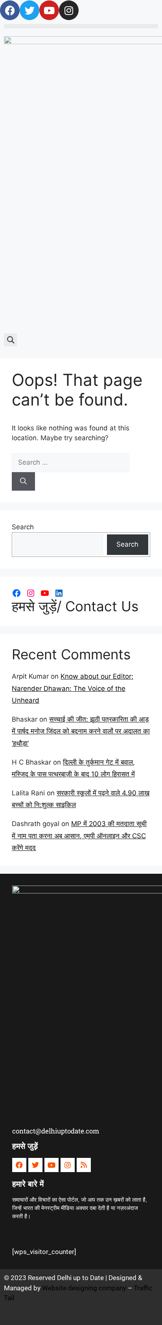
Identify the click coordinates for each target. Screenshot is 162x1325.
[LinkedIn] (59, 593)
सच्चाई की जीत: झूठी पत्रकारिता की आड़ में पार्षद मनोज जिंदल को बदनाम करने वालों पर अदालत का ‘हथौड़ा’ (81, 731)
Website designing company (84, 1288)
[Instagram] (30, 593)
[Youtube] (49, 10)
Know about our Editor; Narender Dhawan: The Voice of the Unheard (72, 688)
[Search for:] (70, 462)
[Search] (23, 481)
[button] (81, 26)
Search (23, 527)
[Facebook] (10, 10)
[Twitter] (29, 10)
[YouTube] (45, 593)
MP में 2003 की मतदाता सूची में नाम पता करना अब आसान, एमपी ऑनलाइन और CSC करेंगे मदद (79, 836)
